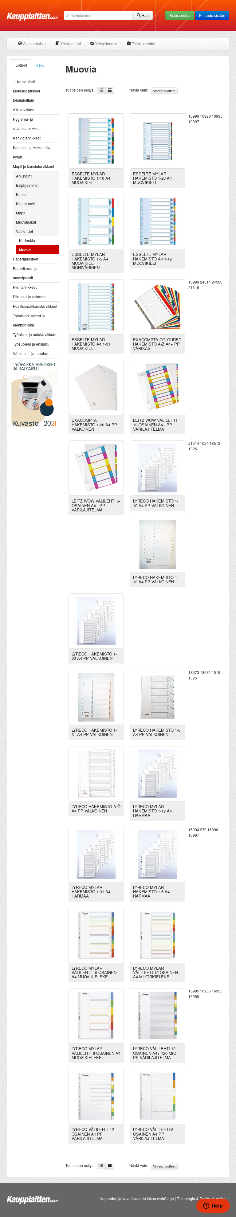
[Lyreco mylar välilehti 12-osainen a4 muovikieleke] (157, 934)
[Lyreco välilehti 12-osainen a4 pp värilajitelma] (96, 1095)
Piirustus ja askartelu (30, 296)
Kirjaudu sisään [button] (212, 15)
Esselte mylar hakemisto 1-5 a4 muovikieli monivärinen (90, 260)
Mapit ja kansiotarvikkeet (33, 166)
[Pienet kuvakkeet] (101, 90)
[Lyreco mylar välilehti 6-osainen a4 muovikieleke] (96, 1015)
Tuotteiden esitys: (81, 89)
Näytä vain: (152, 90)
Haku (40, 65)
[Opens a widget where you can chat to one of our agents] (213, 1206)
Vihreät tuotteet (164, 90)
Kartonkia (27, 240)
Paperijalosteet (25, 258)
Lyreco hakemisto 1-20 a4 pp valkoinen (94, 656)
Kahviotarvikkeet (27, 137)
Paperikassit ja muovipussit (25, 273)
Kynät (17, 156)
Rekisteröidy (179, 15)
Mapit (20, 212)
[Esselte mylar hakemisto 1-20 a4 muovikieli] (157, 140)
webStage (165, 1198)
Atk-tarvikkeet (24, 109)
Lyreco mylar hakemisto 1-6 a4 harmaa (151, 891)
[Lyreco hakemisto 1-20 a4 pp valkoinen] (96, 620)
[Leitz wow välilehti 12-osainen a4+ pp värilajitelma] (157, 386)
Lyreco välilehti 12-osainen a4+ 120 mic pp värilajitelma (155, 1053)
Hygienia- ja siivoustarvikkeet (27, 123)
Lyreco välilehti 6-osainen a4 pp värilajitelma (154, 1133)
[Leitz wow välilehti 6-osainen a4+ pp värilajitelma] (96, 467)
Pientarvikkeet (25, 287)
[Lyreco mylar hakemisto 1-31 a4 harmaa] (96, 853)
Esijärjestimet (27, 185)
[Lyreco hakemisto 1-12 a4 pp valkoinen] (157, 543)
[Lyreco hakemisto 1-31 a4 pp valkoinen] (96, 696)
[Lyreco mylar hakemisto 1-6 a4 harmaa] (157, 853)
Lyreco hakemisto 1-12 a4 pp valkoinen (155, 579)
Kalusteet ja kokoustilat (32, 147)
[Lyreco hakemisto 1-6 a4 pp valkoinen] (157, 696)
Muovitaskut (26, 222)
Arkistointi (24, 175)
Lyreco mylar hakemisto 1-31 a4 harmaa (91, 891)
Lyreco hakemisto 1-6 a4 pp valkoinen (156, 732)
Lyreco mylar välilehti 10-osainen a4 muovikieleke (94, 972)
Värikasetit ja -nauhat (30, 353)
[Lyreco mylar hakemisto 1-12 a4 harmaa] (157, 773)
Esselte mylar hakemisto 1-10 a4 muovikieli (91, 178)
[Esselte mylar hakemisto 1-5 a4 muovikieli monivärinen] (96, 221)
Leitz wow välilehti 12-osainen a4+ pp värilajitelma (155, 424)
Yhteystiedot (70, 43)
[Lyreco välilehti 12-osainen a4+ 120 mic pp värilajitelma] (157, 1015)
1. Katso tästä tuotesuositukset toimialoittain (26, 91)
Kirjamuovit (25, 203)
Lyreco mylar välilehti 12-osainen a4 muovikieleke (155, 972)
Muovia (25, 249)
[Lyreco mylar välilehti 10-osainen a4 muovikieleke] (96, 934)
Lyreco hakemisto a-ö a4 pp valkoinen (96, 809)
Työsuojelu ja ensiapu (31, 343)
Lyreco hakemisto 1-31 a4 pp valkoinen (94, 732)
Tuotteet (20, 65)
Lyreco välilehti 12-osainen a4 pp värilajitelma (93, 1133)
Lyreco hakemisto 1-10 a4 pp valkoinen (155, 503)
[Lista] (109, 90)
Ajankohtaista (34, 43)
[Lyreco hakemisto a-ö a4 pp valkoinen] (96, 773)
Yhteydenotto (105, 43)
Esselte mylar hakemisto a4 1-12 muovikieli (152, 258)
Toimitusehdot (143, 43)
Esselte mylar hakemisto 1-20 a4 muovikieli (152, 178)
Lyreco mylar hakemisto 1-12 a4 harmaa (152, 811)
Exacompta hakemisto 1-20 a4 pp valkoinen (94, 424)
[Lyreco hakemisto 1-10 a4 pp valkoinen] (157, 467)
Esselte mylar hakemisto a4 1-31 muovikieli (91, 344)
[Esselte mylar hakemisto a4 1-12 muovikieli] (157, 221)
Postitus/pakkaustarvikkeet (35, 306)
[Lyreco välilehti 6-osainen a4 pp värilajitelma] (157, 1095)
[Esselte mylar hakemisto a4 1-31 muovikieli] (96, 306)
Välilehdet (24, 231)
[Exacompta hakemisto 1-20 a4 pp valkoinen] (96, 386)
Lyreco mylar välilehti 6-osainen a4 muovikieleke (96, 1053)
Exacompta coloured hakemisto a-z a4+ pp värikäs (157, 344)
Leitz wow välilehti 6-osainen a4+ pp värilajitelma (96, 505)
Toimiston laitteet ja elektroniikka (29, 320)
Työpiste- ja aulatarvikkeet (34, 334)
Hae (145, 15)
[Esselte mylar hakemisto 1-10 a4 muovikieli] (96, 140)
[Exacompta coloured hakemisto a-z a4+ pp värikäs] (157, 306)
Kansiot (22, 194)
